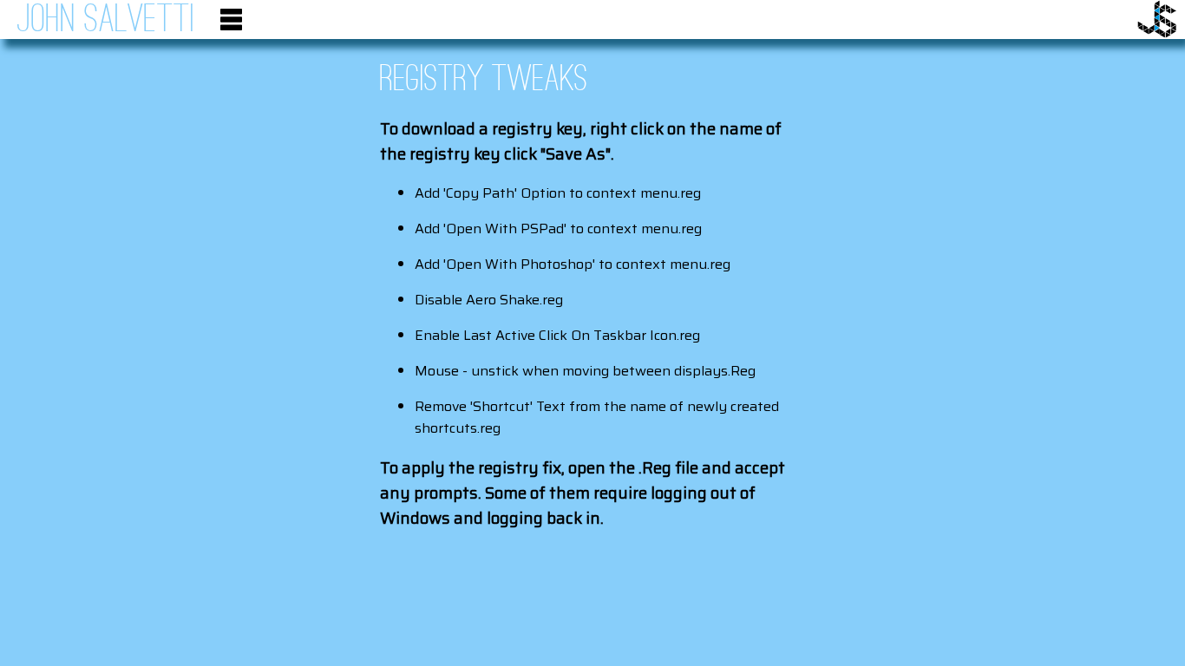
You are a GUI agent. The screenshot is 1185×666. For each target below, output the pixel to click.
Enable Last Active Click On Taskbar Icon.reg (557, 335)
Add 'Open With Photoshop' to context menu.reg (572, 264)
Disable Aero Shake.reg (489, 299)
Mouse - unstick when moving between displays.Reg (585, 371)
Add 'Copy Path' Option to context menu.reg (558, 193)
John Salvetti (105, 21)
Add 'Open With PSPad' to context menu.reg (558, 228)
